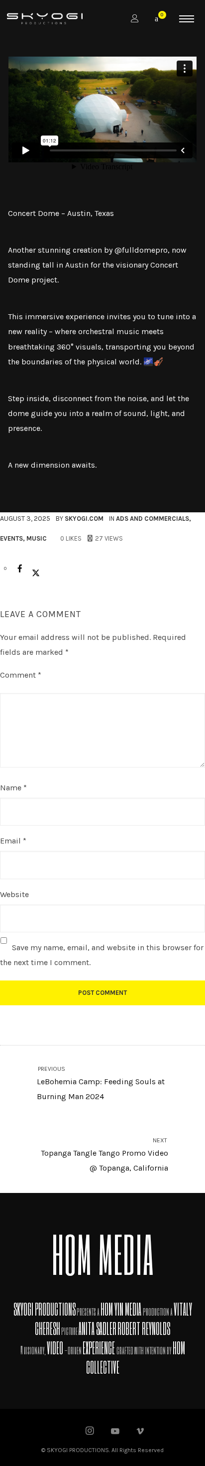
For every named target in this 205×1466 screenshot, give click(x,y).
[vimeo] (140, 1431)
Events (11, 538)
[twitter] (65, 1431)
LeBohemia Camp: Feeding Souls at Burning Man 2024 (100, 1083)
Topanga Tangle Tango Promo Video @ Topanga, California (105, 1155)
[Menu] (186, 18)
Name (13, 787)
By (79, 518)
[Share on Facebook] (20, 568)
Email (13, 840)
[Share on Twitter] (36, 568)
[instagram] (90, 1431)
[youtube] (115, 1435)
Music (36, 538)
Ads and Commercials (152, 518)
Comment (20, 675)
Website (14, 894)
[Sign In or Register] (135, 18)
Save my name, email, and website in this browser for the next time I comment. (102, 955)
